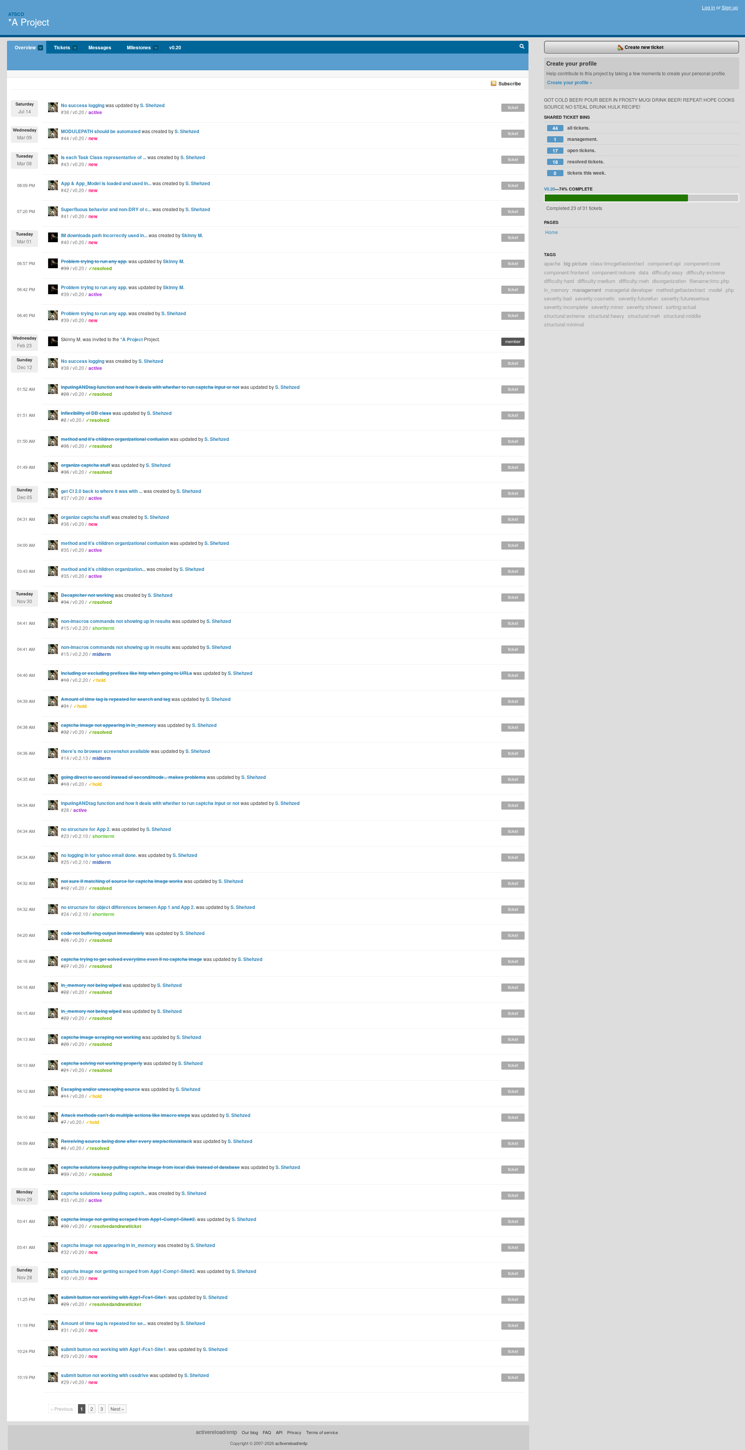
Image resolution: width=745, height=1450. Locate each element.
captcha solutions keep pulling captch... (104, 1193)
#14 (65, 757)
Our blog (250, 1432)
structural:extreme (564, 315)
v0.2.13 (80, 757)
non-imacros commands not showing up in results (116, 620)
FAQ (267, 1432)
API (279, 1432)
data (643, 272)
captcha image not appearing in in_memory (108, 1245)
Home (551, 232)
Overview (21, 48)
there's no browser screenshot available (105, 751)
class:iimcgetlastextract (617, 263)
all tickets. (571, 128)
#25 (65, 862)
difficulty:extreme (705, 272)
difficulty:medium (596, 280)
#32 (65, 1252)
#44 (65, 138)
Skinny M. (192, 235)
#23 (65, 836)
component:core (702, 263)
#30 (65, 1278)
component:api (664, 263)
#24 (65, 914)
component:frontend (566, 272)
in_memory (556, 289)
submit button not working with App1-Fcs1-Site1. (114, 1349)
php (730, 289)
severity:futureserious (685, 298)
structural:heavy (606, 315)
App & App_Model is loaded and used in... (106, 183)
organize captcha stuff (85, 516)
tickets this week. (580, 173)
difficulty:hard (559, 280)
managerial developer (629, 289)
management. (576, 139)
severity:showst (644, 306)
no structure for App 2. (86, 829)
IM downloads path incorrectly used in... (104, 235)
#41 (65, 216)
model (715, 289)
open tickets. (574, 150)
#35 (65, 549)
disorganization (669, 280)
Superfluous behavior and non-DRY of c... (106, 209)
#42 (65, 190)
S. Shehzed (152, 105)
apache (552, 263)
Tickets (58, 48)
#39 (65, 294)
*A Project (28, 21)
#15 (65, 627)
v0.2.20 (80, 627)
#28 (65, 810)
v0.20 (175, 47)
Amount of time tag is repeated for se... (103, 1323)
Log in (708, 7)
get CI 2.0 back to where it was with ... (101, 490)
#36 (65, 523)
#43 (65, 164)
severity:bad (558, 298)
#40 (65, 242)
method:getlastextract (680, 289)
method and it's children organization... (103, 568)
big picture (575, 263)
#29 (65, 1356)
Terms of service (322, 1432)
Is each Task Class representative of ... (103, 157)
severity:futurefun (638, 298)
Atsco (16, 13)
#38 (65, 112)
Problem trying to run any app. (94, 287)
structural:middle (682, 315)
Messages (99, 47)
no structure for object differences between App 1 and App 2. (128, 907)
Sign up (730, 7)
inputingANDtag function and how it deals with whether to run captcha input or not (150, 803)
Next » (117, 1408)
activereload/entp (216, 1432)
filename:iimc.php (709, 280)
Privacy (294, 1432)
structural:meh (644, 315)
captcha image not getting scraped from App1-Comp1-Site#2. (128, 1271)
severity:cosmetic (595, 298)
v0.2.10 (80, 836)
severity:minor (607, 306)
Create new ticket (644, 46)
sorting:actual (681, 306)
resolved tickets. (578, 161)
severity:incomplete (566, 306)
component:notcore (613, 272)
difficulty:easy (667, 272)
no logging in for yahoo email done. (99, 855)
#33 (65, 1200)
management (586, 289)
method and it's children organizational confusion (115, 542)
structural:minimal (564, 324)
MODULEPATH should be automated (100, 131)
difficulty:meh (634, 280)
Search (522, 47)
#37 (65, 497)
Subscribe (510, 83)
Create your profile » (570, 82)
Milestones (135, 48)
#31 (65, 1330)
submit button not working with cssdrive (105, 1375)
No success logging (82, 105)
